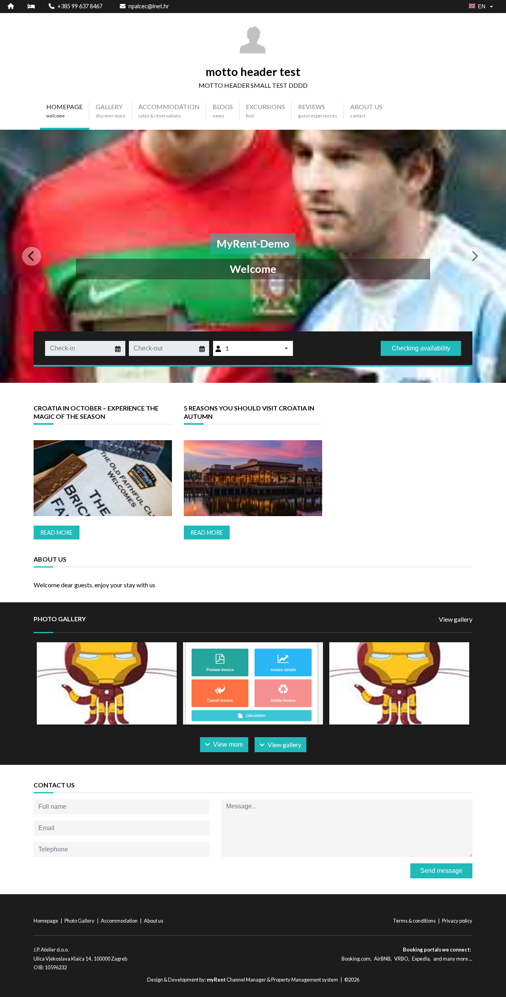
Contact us (54, 785)
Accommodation (119, 921)
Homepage (46, 921)
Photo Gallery (79, 921)
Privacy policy (457, 921)
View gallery (455, 619)
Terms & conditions (414, 921)
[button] (38, 256)
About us (153, 921)
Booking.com (356, 958)
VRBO (401, 958)
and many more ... (452, 958)
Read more (56, 532)
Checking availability (421, 348)
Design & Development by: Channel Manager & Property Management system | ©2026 (253, 979)
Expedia (421, 958)
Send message (441, 870)
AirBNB (382, 958)
